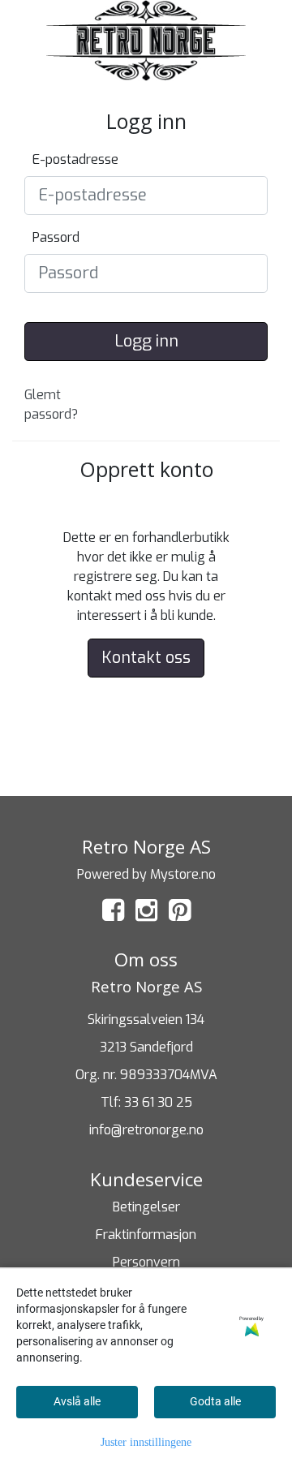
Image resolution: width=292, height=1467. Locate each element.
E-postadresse (75, 159)
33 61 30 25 (158, 1102)
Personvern (146, 1262)
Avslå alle (77, 1401)
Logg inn (146, 341)
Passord (55, 237)
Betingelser (146, 1206)
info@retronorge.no (146, 1129)
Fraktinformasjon (146, 1234)
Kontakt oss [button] (146, 658)
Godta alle (215, 1401)
